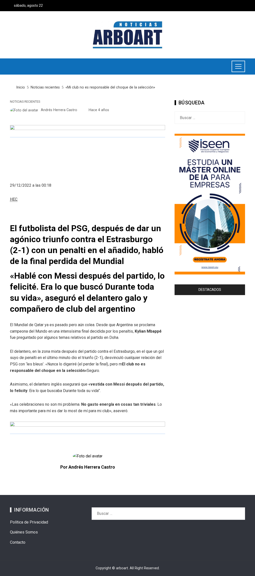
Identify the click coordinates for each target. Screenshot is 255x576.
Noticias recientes (25, 101)
